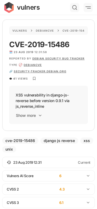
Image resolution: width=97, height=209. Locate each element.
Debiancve (45, 30)
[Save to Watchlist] (34, 78)
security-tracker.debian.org (40, 71)
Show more (26, 115)
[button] (48, 162)
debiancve (33, 64)
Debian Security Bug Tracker (58, 58)
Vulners (19, 30)
